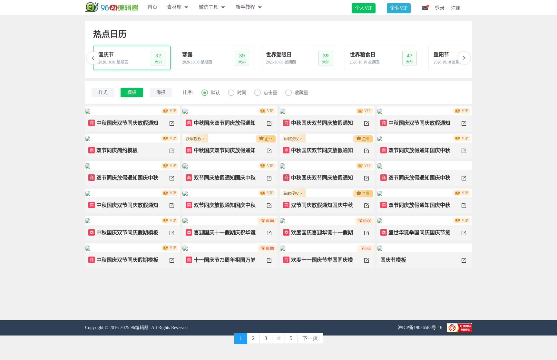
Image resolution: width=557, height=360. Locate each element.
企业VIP (398, 8)
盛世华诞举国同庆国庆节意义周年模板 (415, 235)
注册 (456, 8)
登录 (440, 8)
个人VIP (363, 8)
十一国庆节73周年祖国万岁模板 (221, 262)
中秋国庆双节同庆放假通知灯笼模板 (318, 125)
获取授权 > (195, 139)
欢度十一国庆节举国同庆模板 (318, 262)
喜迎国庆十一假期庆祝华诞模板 (221, 235)
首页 (152, 7)
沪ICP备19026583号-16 (420, 327)
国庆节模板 (393, 260)
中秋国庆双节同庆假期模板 (124, 232)
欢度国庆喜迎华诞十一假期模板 (318, 235)
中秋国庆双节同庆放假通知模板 (123, 125)
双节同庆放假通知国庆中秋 (416, 150)
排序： (189, 92)
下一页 (310, 338)
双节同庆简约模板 (114, 150)
